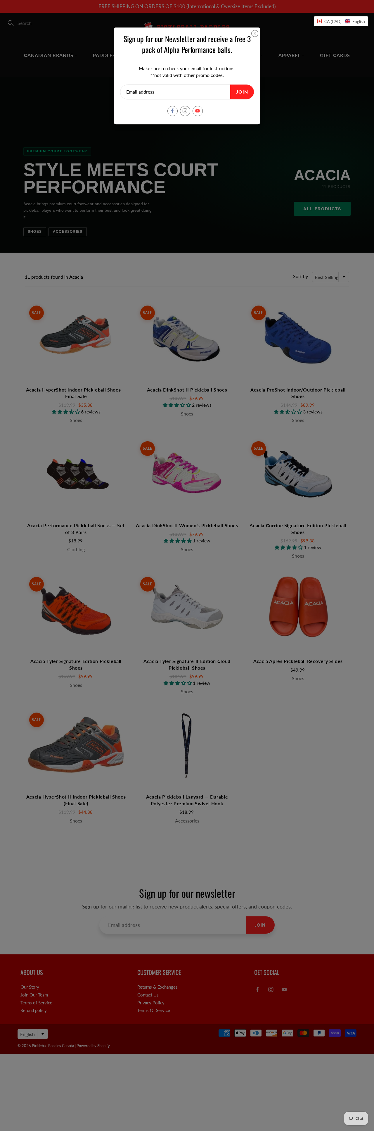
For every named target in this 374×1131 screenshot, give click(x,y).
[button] (341, 21)
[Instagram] (185, 111)
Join (242, 91)
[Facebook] (172, 111)
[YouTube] (198, 111)
